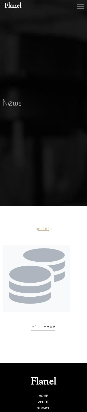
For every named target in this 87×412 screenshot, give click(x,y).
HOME (43, 395)
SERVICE (43, 408)
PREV (49, 326)
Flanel (13, 6)
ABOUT (43, 402)
